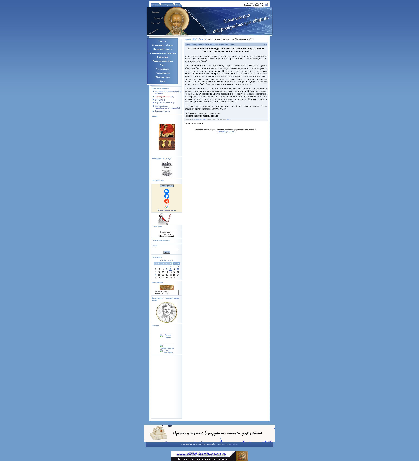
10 (178, 269)
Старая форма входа (167, 210)
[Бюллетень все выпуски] (167, 177)
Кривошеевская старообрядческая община (166, 107)
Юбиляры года (161, 111)
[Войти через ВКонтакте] (166, 191)
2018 (195, 39)
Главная (155, 5)
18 (155, 275)
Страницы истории (162, 97)
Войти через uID (167, 186)
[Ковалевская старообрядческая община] (167, 289)
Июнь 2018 (166, 261)
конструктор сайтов (222, 444)
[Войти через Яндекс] (166, 201)
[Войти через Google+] (166, 206)
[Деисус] (167, 143)
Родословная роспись (164, 103)
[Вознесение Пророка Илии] (167, 129)
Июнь (201, 39)
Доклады (158, 100)
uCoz (235, 444)
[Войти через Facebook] (166, 196)
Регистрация (167, 5)
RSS (266, 5)
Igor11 (229, 119)
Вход (178, 5)
